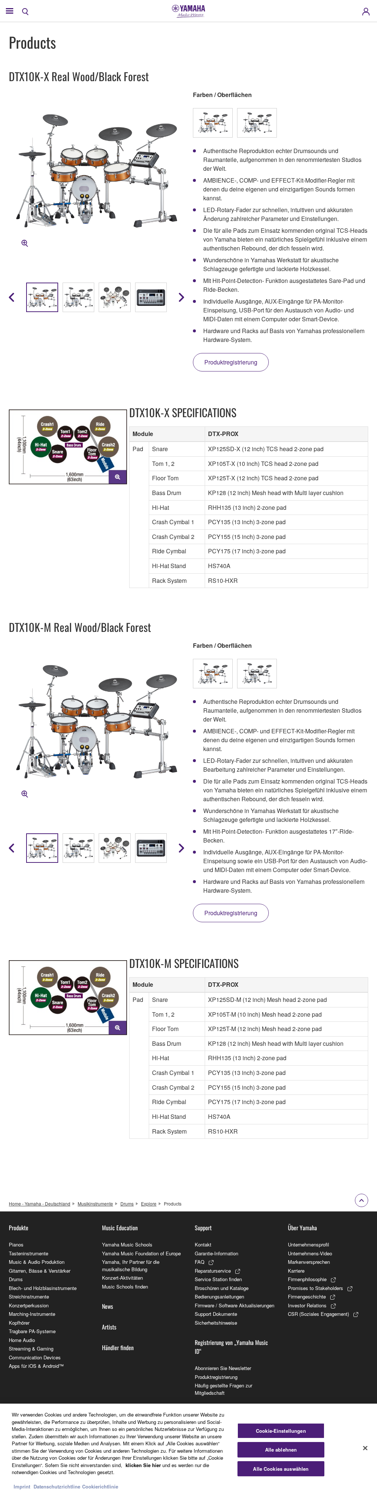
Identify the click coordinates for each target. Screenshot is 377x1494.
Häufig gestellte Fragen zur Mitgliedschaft (223, 1389)
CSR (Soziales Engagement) (318, 1313)
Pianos (16, 1244)
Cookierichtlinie (100, 1486)
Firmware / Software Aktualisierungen (234, 1305)
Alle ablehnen (281, 1449)
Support (203, 1227)
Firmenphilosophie (307, 1279)
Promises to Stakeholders (315, 1287)
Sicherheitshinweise (216, 1322)
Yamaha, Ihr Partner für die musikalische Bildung (130, 1265)
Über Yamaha (302, 1227)
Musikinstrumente (95, 1203)
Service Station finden (218, 1279)
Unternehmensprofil (308, 1244)
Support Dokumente (216, 1313)
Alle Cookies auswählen (281, 1468)
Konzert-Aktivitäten (122, 1277)
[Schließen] (365, 1448)
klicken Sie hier (143, 1465)
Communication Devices (35, 1357)
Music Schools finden (125, 1286)
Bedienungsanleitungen (219, 1296)
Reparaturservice (213, 1270)
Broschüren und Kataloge (222, 1287)
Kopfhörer (19, 1322)
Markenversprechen (309, 1261)
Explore (148, 1203)
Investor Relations (307, 1305)
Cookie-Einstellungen (281, 1430)
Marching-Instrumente (32, 1313)
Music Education (120, 1227)
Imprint (22, 1486)
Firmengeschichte (307, 1296)
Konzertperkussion (29, 1305)
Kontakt (203, 1244)
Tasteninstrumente (28, 1253)
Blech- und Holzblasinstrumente (43, 1287)
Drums (127, 1203)
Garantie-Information (216, 1253)
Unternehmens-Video (310, 1253)
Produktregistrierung (216, 1376)
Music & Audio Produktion (36, 1261)
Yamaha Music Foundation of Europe (141, 1253)
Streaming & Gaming (31, 1348)
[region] (188, 1449)
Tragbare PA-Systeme (32, 1331)
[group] (42, 297)
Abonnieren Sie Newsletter (223, 1368)
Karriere (296, 1270)
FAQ (199, 1261)
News (107, 1306)
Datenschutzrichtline (57, 1486)
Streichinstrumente (29, 1296)
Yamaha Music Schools (127, 1244)
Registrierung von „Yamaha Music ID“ (231, 1347)
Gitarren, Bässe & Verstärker (39, 1270)
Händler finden (118, 1347)
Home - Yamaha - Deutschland (39, 1203)
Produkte (18, 1227)
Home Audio (22, 1339)
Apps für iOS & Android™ (36, 1365)
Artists (109, 1326)
